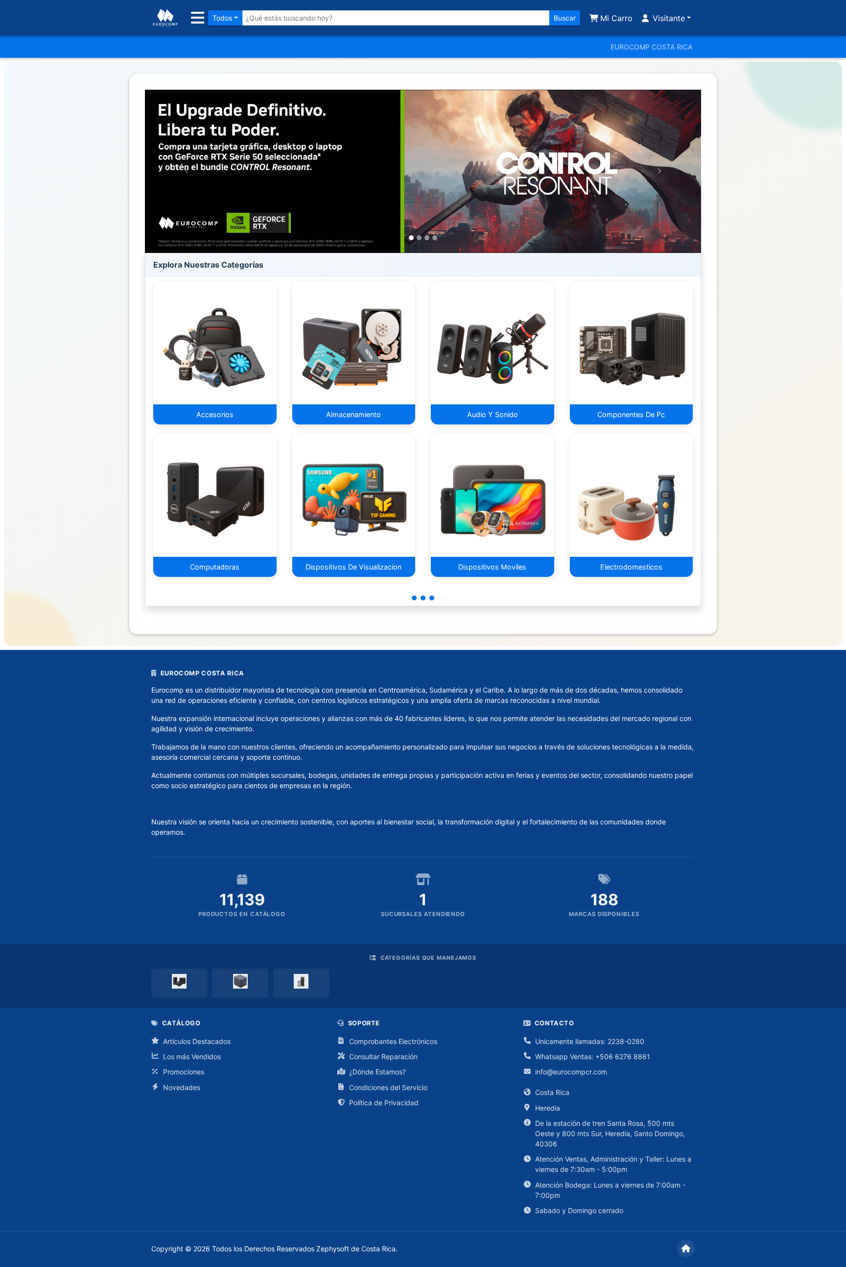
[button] (186, 171)
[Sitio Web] (686, 1248)
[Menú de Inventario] (195, 18)
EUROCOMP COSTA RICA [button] (651, 47)
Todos (222, 18)
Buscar (565, 18)
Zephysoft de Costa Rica (356, 1248)
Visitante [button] (667, 18)
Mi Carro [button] (615, 18)
